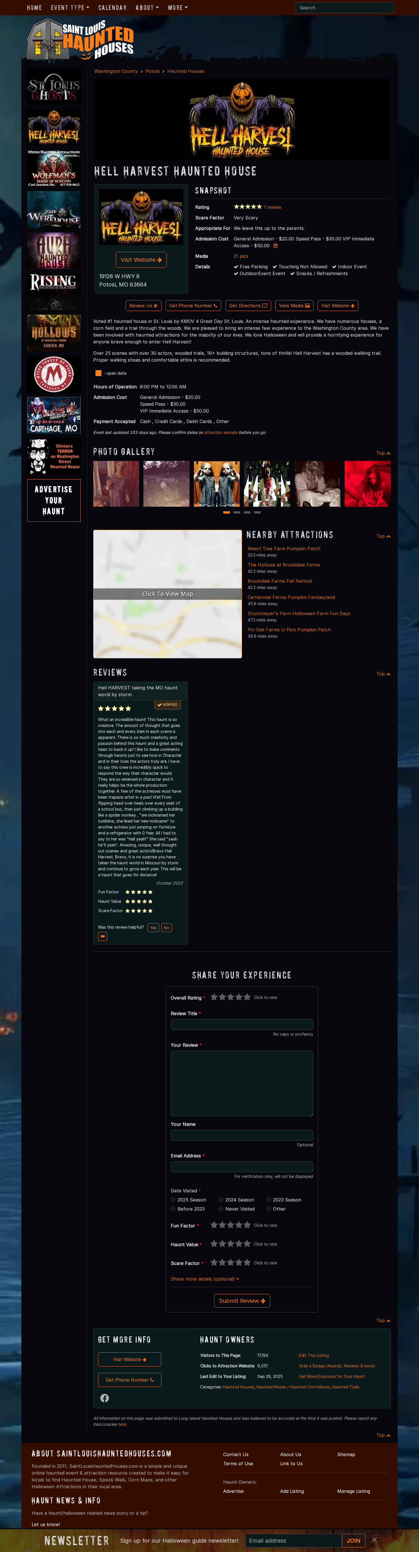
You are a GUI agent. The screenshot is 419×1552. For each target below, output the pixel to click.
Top (381, 453)
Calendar (113, 7)
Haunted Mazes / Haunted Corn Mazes (293, 1386)
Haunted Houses (185, 71)
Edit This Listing (314, 1355)
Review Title (186, 1013)
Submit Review (240, 1300)
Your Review (186, 1045)
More (175, 7)
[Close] (374, 1539)
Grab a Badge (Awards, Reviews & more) (337, 1365)
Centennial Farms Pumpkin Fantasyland (291, 597)
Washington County (116, 71)
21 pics (241, 256)
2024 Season (239, 1200)
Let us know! (46, 1524)
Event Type (67, 7)
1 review (272, 207)
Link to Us (291, 1463)
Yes (153, 927)
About (145, 7)
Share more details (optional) (203, 1279)
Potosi (153, 71)
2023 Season (287, 1200)
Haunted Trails (345, 1386)
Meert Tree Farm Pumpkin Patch (284, 548)
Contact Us (236, 1454)
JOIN (354, 1540)
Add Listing (292, 1491)
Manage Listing (353, 1491)
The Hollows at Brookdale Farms (284, 565)
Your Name (183, 1124)
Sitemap (346, 1454)
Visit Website (139, 259)
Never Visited (240, 1209)
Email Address (188, 1156)
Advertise (233, 1491)
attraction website (221, 432)
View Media (292, 305)
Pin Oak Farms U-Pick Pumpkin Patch (289, 629)
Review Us (141, 305)
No (166, 927)
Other (279, 1209)
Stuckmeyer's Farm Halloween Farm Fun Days (299, 613)
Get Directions (245, 305)
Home (34, 7)
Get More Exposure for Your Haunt (332, 1376)
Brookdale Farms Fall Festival (280, 581)
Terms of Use (238, 1463)
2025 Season (192, 1200)
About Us (290, 1454)
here (122, 1424)
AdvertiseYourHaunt (54, 500)
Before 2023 (191, 1209)
